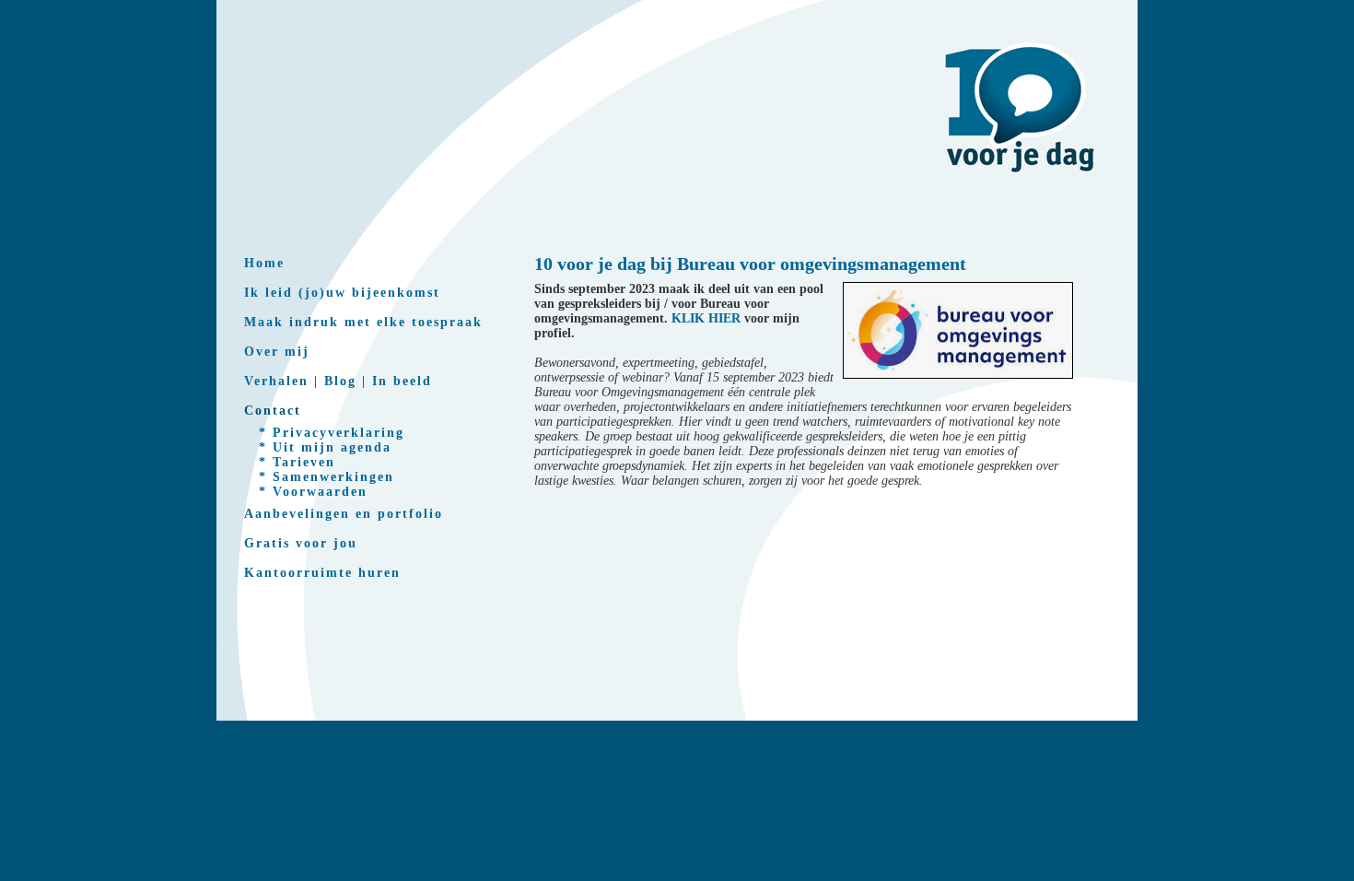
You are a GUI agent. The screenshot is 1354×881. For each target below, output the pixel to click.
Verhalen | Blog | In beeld (338, 381)
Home (264, 263)
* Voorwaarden (313, 492)
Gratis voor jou (300, 543)
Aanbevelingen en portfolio (343, 514)
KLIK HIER (706, 318)
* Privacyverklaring (331, 433)
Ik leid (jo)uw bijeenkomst (342, 293)
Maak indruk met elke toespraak (363, 322)
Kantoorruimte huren (322, 573)
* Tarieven (297, 462)
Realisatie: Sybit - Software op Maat (677, 744)
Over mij (276, 351)
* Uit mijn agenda (325, 447)
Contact (272, 410)
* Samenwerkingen (326, 477)
